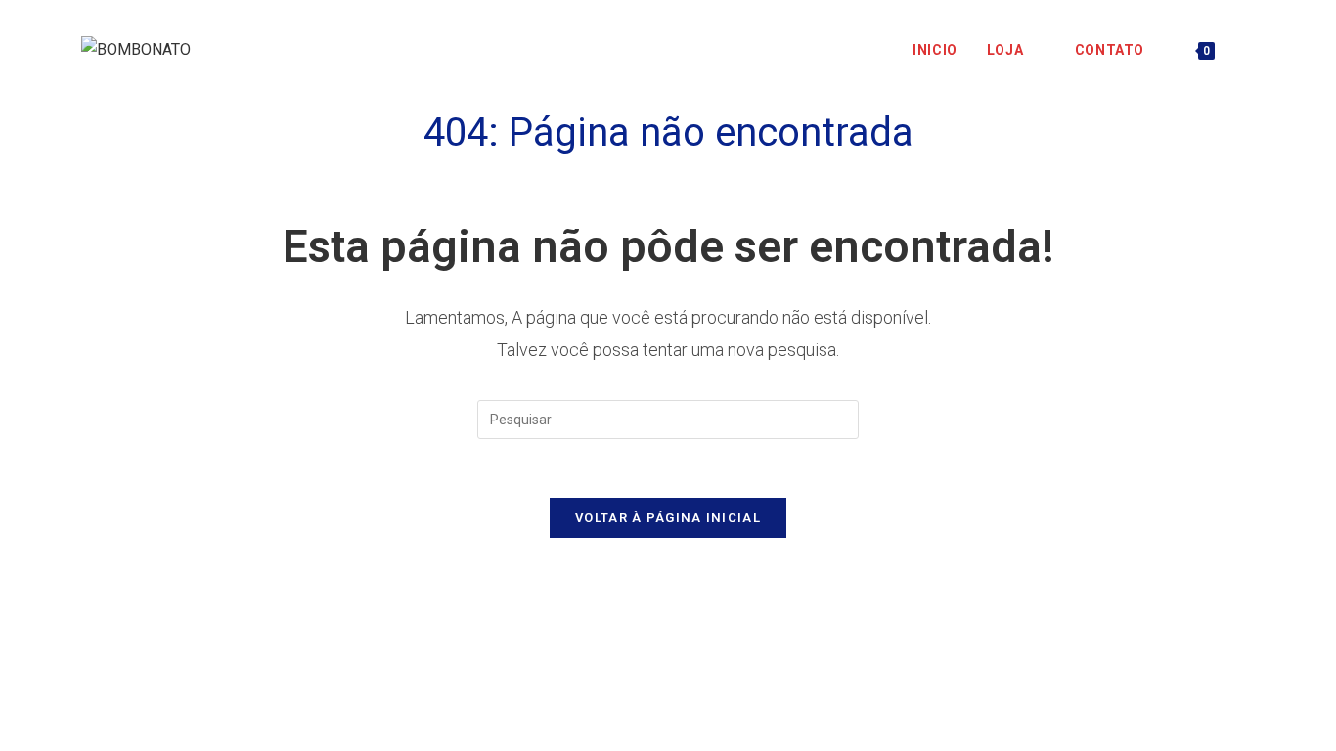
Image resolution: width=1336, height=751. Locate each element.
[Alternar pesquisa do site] (1249, 50)
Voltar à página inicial (668, 517)
